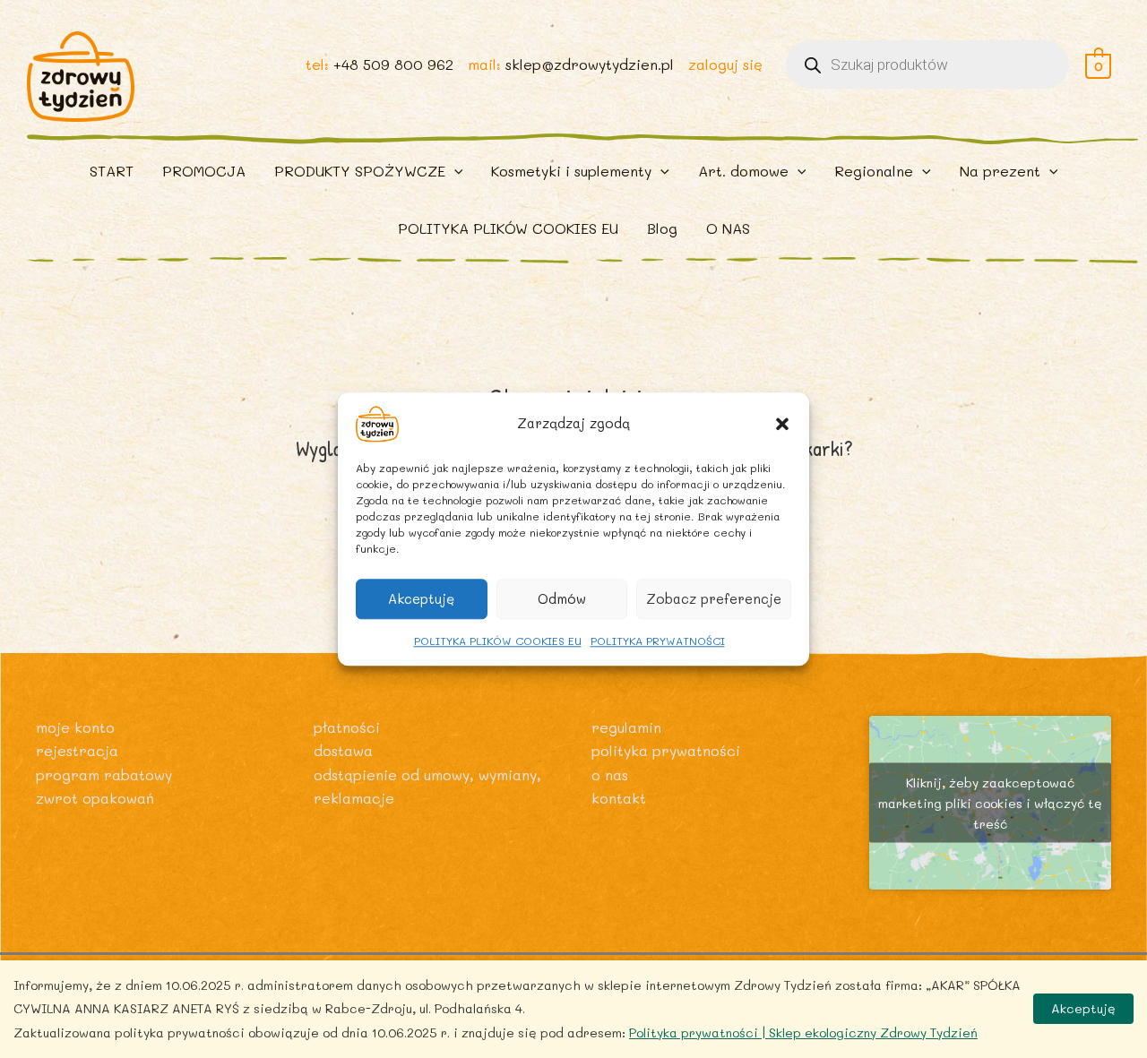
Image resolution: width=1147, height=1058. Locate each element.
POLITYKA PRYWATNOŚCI (658, 640)
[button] (782, 424)
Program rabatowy (104, 774)
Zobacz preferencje (713, 598)
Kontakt (618, 797)
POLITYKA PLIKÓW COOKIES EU (498, 640)
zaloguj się (725, 64)
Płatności (347, 727)
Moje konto (75, 727)
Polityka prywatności (665, 750)
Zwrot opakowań (95, 797)
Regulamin (626, 727)
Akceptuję (421, 598)
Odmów (562, 598)
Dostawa (343, 750)
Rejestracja (77, 750)
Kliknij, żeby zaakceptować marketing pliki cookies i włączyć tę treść (990, 803)
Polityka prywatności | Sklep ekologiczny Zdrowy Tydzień (803, 1032)
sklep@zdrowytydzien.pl (589, 64)
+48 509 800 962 (393, 64)
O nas (609, 774)
